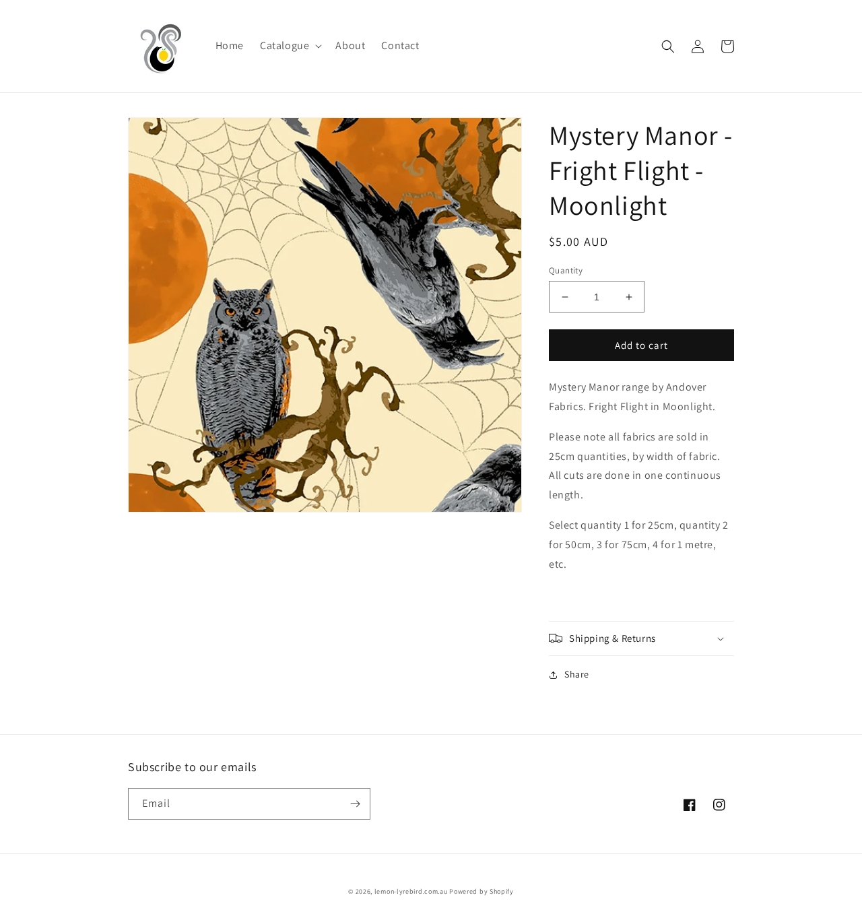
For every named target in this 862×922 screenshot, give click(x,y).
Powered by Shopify (481, 891)
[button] (289, 46)
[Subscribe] (355, 804)
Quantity (566, 270)
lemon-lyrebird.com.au (411, 891)
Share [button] (576, 674)
